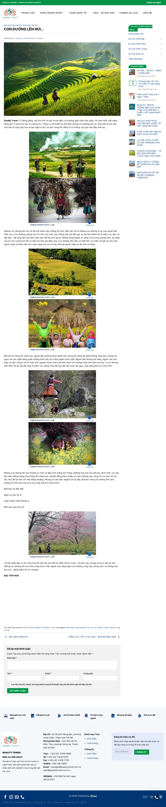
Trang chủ (28, 13)
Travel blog (92, 743)
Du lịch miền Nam (137, 43)
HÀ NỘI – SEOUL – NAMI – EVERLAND (149, 71)
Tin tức (34, 25)
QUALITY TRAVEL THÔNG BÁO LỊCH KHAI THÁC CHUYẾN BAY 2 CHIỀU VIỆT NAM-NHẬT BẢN (149, 110)
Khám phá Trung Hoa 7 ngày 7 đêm (148, 95)
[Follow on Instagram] (11, 797)
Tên (9, 673)
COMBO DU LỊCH (128, 13)
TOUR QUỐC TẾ (77, 13)
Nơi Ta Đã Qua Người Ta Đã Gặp (17, 25)
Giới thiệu (91, 738)
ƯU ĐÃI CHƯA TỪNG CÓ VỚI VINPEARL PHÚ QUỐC (148, 142)
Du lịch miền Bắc (137, 38)
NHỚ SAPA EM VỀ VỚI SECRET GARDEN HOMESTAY (148, 175)
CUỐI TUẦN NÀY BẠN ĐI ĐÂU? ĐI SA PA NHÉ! (149, 133)
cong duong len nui (82, 628)
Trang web (88, 673)
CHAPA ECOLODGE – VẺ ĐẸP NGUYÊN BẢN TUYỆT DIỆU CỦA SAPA (149, 153)
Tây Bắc (112, 628)
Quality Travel (36, 38)
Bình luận (12, 658)
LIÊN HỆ (147, 13)
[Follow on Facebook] (5, 797)
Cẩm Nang (70, 628)
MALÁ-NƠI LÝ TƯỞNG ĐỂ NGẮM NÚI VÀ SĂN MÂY (148, 164)
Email (48, 673)
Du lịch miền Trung (138, 48)
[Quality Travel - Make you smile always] (10, 13)
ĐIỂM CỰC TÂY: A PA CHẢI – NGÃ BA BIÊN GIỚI (92, 636)
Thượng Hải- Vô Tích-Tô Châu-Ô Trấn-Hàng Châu (149, 83)
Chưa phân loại (136, 33)
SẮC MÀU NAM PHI (18, 636)
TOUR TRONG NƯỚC (51, 13)
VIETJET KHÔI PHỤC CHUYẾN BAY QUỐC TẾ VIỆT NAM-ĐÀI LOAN (149, 123)
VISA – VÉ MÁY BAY (104, 13)
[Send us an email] (17, 797)
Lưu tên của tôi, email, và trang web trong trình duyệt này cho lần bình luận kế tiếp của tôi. (51, 684)
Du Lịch (93, 628)
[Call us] (22, 797)
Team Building (135, 58)
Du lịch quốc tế (136, 54)
